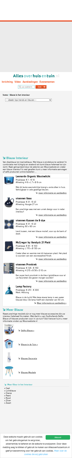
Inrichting (7, 81)
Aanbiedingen (30, 81)
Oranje (9, 393)
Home (5, 95)
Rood (8, 398)
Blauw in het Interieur (20, 95)
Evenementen (47, 81)
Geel (8, 388)
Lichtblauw (11, 390)
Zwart (8, 403)
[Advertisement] (36, 36)
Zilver (8, 400)
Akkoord (58, 437)
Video (18, 81)
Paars (8, 395)
